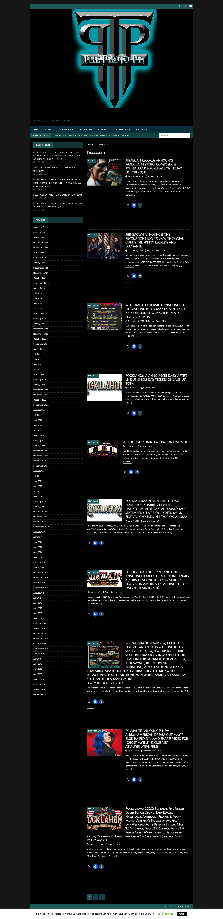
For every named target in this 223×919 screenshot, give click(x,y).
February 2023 (39, 379)
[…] (133, 195)
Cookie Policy (166, 906)
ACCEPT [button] (182, 914)
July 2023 (37, 354)
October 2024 (39, 278)
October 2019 (39, 583)
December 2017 (40, 694)
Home (36, 129)
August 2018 (38, 654)
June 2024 (37, 298)
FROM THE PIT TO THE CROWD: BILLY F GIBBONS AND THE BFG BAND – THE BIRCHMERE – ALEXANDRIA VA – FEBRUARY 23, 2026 (57, 183)
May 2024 (37, 303)
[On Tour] (104, 246)
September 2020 (41, 527)
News (48, 129)
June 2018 (37, 664)
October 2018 (39, 643)
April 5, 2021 (133, 750)
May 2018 (37, 669)
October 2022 (39, 400)
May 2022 (37, 425)
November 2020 (40, 517)
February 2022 (39, 440)
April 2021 (37, 491)
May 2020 (37, 547)
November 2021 (40, 456)
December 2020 (40, 511)
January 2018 (39, 689)
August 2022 (39, 410)
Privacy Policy (184, 906)
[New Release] (104, 742)
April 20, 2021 (95, 683)
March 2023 (38, 374)
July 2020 (37, 537)
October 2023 (39, 339)
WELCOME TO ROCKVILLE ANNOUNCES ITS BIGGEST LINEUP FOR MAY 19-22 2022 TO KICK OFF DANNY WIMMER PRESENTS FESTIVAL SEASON (156, 311)
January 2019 (39, 628)
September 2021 (40, 466)
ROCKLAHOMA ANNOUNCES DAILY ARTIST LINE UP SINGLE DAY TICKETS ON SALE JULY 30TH (156, 380)
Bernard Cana (153, 176)
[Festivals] (104, 316)
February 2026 (39, 232)
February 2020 (39, 562)
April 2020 (37, 552)
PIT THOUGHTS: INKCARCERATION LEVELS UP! (155, 442)
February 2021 (39, 501)
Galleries (65, 129)
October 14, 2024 (135, 176)
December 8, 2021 (136, 321)
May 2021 (37, 486)
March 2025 (38, 252)
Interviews (85, 129)
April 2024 (37, 308)
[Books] (104, 172)
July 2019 (37, 598)
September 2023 (41, 344)
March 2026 (38, 227)
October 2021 (39, 461)
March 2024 (38, 313)
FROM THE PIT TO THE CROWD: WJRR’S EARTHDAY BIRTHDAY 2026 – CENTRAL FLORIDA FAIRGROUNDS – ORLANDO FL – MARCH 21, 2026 (57, 156)
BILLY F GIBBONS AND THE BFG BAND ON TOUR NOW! (57, 195)
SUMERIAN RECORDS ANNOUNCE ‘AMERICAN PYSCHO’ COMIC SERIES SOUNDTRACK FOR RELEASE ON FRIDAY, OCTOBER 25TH (153, 166)
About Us (141, 129)
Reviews (102, 129)
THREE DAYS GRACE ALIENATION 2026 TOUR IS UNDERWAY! (54, 169)
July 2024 (37, 293)
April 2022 (37, 430)
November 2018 (40, 638)
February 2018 (39, 684)
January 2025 (39, 263)
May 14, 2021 (95, 592)
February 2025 (39, 258)
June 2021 (37, 481)
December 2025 (40, 242)
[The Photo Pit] (111, 106)
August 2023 (39, 349)
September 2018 (40, 649)
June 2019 (37, 603)
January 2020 (39, 567)
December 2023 (40, 329)
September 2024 (41, 283)
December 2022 (40, 390)
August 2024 (39, 288)
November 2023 (40, 334)
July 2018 (37, 659)
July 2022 (37, 415)
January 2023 (39, 385)
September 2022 (41, 405)
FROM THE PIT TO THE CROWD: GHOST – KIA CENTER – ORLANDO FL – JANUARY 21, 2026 (58, 205)
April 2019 (37, 613)
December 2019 (40, 572)
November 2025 (40, 247)
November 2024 (40, 273)
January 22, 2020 (97, 844)
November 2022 (40, 395)
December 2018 (40, 633)
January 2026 (39, 237)
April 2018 (37, 674)
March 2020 (38, 557)
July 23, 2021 (130, 446)
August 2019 (38, 593)
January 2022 (39, 445)
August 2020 (39, 532)
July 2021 (37, 476)
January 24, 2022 (135, 250)
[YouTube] (190, 6)
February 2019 (39, 623)
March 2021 (38, 496)
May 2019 (37, 608)
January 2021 (39, 506)
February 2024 (39, 318)
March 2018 (38, 679)
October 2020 (39, 522)
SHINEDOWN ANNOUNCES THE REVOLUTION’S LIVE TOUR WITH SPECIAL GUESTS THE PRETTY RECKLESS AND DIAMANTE (154, 240)
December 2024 (40, 268)
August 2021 (38, 471)
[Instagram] (185, 6)
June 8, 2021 (133, 521)
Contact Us (123, 129)
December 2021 (40, 451)
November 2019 (40, 577)
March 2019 (38, 618)
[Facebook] (179, 6)
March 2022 (38, 435)
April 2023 (37, 369)
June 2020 (37, 542)
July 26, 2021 (133, 387)
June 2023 (37, 359)
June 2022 (37, 420)
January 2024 (39, 324)
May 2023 (37, 364)
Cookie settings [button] (165, 914)
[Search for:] (174, 135)
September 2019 (40, 588)
